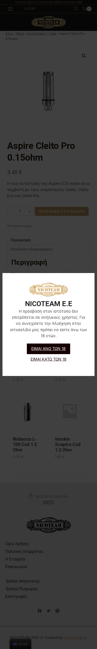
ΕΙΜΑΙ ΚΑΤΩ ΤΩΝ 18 (49, 359)
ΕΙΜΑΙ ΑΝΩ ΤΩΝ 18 (48, 348)
